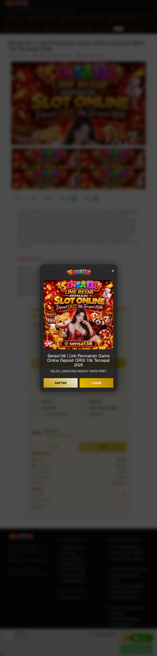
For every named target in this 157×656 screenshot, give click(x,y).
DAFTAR (60, 383)
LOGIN (96, 383)
